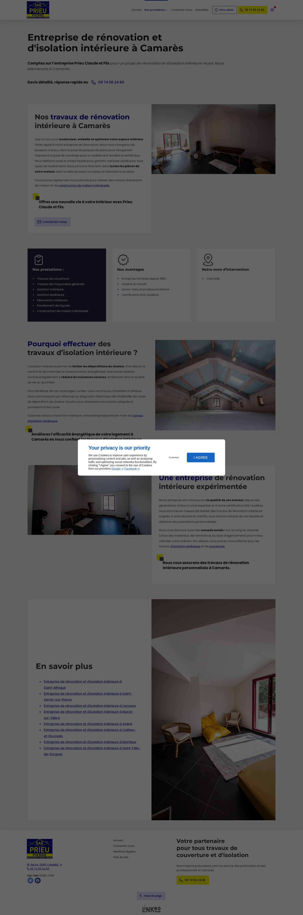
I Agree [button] (201, 457)
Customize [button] (174, 457)
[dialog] (151, 457)
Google (116, 468)
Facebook (130, 468)
